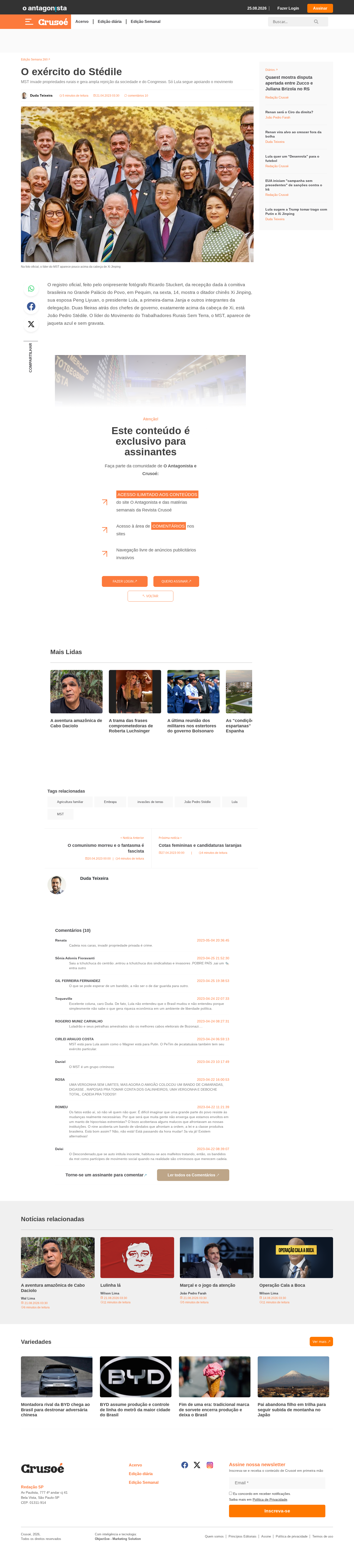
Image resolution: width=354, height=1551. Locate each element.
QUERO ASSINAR (175, 581)
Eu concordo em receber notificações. (261, 1494)
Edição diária (110, 22)
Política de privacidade (292, 1536)
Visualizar (274, 70)
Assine (266, 1536)
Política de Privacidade (270, 1499)
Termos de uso (322, 1536)
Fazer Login (288, 8)
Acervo (82, 22)
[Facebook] (184, 1465)
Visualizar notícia (65, 673)
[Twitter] (197, 1465)
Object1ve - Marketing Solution (118, 1539)
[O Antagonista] (44, 8)
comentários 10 (137, 95)
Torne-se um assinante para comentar (105, 1175)
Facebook (31, 306)
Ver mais (320, 1341)
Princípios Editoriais (242, 1536)
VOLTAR (151, 596)
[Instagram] (210, 1465)
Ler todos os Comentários (191, 1175)
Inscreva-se (277, 1510)
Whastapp (31, 288)
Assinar (320, 8)
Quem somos (214, 1536)
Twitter (31, 324)
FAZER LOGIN (123, 581)
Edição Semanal (145, 22)
